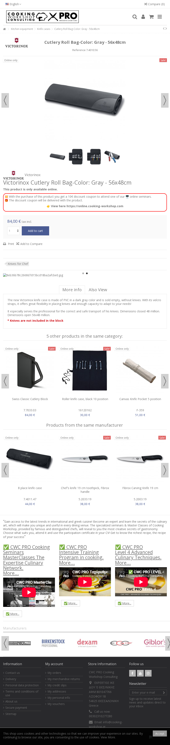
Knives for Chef (18, 264)
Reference (79, 50)
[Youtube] (140, 673)
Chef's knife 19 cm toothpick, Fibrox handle (85, 490)
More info (72, 289)
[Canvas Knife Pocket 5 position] (140, 370)
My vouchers (56, 704)
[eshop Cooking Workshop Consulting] (67, 16)
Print (10, 244)
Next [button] (165, 100)
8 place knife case (30, 488)
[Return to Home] (4, 29)
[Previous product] (163, 28)
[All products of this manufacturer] (13, 175)
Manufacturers (15, 628)
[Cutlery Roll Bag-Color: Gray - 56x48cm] (58, 157)
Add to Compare (31, 244)
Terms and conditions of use (21, 693)
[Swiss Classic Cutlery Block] (30, 370)
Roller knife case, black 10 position (85, 399)
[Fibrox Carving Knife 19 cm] (140, 459)
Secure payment (16, 708)
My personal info (58, 698)
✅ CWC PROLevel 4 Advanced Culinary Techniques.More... (138, 555)
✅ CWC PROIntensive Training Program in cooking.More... (81, 555)
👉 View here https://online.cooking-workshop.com (85, 206)
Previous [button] (5, 100)
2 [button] (87, 273)
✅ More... (12, 614)
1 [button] (83, 273)
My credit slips (57, 685)
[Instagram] (148, 673)
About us (11, 701)
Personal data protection (22, 685)
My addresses (56, 691)
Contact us (12, 673)
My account (54, 664)
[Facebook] (132, 673)
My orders (54, 673)
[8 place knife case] (30, 459)
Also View (98, 289)
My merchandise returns (63, 679)
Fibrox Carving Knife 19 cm (140, 488)
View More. (108, 737)
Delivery (10, 679)
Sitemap (10, 714)
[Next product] (166, 28)
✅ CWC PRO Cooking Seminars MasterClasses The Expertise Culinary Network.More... (26, 560)
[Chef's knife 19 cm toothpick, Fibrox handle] (85, 459)
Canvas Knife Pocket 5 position (140, 399)
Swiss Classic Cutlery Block (30, 399)
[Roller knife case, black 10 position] (85, 370)
